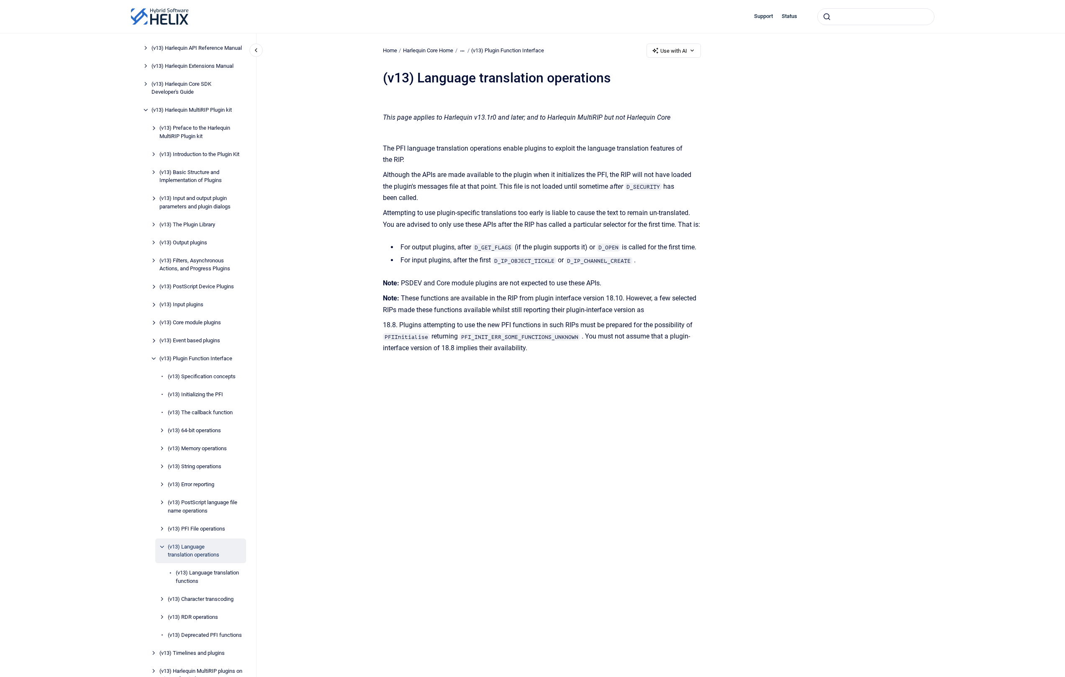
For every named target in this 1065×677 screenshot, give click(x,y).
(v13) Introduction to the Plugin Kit (199, 154)
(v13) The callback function (200, 412)
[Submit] (827, 16)
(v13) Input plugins (181, 304)
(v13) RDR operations (193, 617)
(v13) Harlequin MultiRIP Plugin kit (191, 110)
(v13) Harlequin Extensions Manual (192, 66)
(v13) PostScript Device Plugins (196, 286)
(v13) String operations (194, 466)
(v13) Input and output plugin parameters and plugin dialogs (195, 202)
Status (789, 16)
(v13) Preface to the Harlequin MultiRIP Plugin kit (194, 132)
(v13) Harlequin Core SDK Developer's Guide (181, 88)
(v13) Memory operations (197, 448)
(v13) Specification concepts (202, 376)
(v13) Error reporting (191, 484)
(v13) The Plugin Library (187, 224)
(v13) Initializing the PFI (195, 394)
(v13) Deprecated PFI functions (205, 635)
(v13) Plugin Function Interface (195, 358)
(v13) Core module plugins (190, 322)
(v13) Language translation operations (193, 551)
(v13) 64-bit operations (194, 430)
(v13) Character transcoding (201, 599)
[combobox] (876, 17)
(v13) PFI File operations (196, 529)
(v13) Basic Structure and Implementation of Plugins (190, 176)
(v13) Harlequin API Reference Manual (196, 48)
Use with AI (673, 51)
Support (763, 16)
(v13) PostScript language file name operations (202, 506)
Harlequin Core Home (428, 50)
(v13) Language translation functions (207, 576)
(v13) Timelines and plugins (192, 653)
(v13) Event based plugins (189, 340)
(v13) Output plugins (183, 242)
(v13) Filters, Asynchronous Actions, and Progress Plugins (194, 264)
